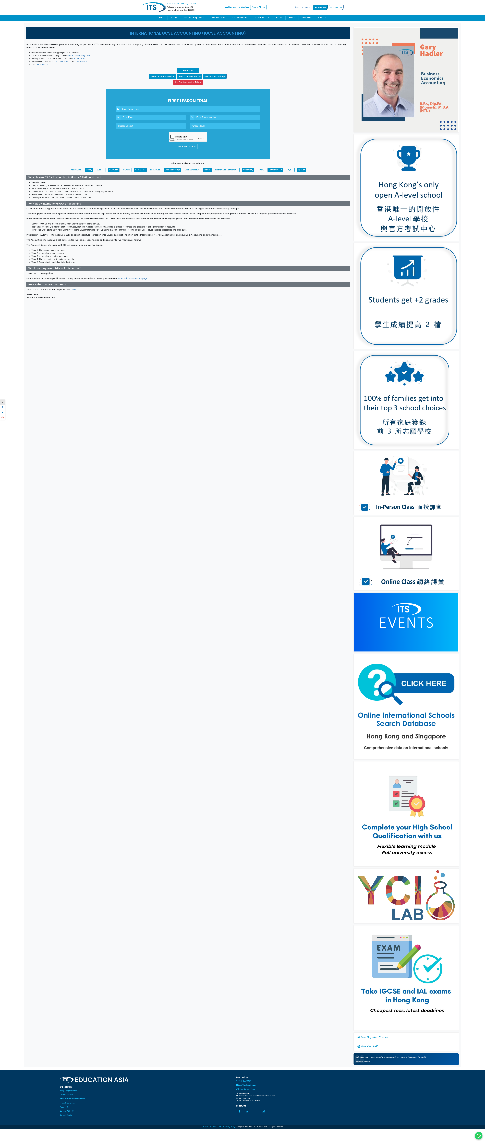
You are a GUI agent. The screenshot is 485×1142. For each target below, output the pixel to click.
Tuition (174, 18)
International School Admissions (72, 1099)
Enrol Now (322, 7)
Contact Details (66, 1115)
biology (89, 170)
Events (292, 18)
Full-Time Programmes (194, 18)
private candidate (63, 61)
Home (161, 18)
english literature (192, 170)
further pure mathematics (226, 170)
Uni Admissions (218, 18)
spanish (301, 170)
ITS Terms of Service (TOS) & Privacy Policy (218, 1127)
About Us (322, 18)
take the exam (78, 58)
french (207, 170)
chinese (126, 170)
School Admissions (240, 18)
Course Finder (258, 7)
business (100, 170)
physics (290, 170)
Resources (306, 18)
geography (248, 170)
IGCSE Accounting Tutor (79, 55)
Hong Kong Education (68, 1091)
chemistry (113, 170)
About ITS (64, 1107)
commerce (140, 170)
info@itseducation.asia (247, 1085)
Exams (279, 18)
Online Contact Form (246, 1089)
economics (155, 170)
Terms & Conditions (67, 1103)
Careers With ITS (67, 1111)
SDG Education (262, 18)
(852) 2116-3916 (244, 1081)
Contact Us (337, 7)
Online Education (66, 1095)
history (261, 170)
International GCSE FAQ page (132, 278)
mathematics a (275, 170)
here (74, 289)
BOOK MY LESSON (187, 146)
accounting (76, 170)
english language (172, 170)
